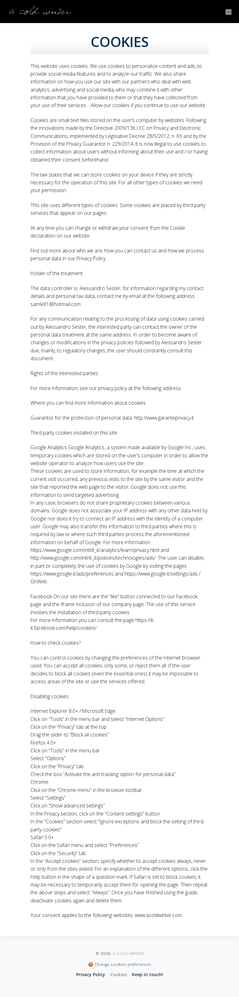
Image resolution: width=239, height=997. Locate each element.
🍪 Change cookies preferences (119, 964)
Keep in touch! (147, 974)
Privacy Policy (90, 974)
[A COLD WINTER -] (40, 12)
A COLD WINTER (128, 953)
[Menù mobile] (229, 12)
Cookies (118, 974)
